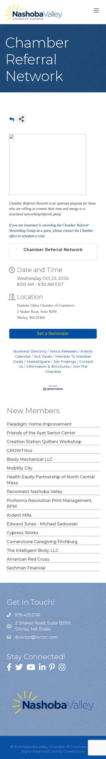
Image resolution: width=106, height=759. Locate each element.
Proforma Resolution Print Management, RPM (49, 503)
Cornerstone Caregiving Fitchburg (42, 541)
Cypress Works (22, 532)
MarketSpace (38, 361)
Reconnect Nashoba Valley (35, 491)
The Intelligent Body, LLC (33, 550)
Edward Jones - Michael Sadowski (42, 524)
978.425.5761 (27, 615)
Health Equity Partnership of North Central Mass (51, 479)
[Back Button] (11, 120)
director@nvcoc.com (36, 637)
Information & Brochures (48, 366)
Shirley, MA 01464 (43, 626)
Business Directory (30, 351)
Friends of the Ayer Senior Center (41, 432)
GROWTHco (19, 450)
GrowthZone (74, 751)
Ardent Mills (19, 515)
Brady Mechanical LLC (30, 459)
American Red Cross (28, 559)
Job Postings (65, 361)
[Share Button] (21, 119)
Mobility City (19, 468)
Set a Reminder (53, 333)
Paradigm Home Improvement (39, 424)
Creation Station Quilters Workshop (44, 441)
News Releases (63, 351)
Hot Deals (43, 356)
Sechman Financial (26, 568)
